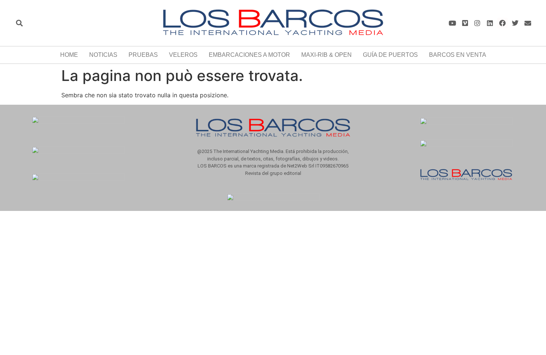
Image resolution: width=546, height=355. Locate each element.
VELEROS (183, 55)
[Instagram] (477, 23)
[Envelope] (527, 23)
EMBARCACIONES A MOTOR (249, 55)
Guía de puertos (390, 55)
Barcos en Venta (457, 55)
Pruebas (143, 55)
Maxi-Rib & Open (326, 55)
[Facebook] (502, 23)
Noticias (103, 55)
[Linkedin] (490, 23)
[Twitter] (515, 23)
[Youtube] (452, 23)
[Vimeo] (464, 23)
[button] (19, 23)
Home (69, 55)
